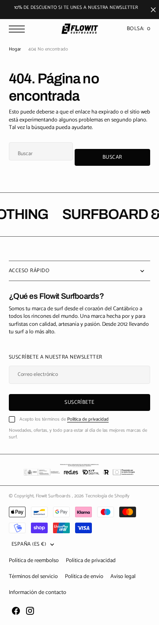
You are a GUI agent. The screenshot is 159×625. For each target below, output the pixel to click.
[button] (19, 29)
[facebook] (16, 611)
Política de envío (84, 576)
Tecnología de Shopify (107, 496)
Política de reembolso (34, 560)
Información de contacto (37, 592)
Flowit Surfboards (54, 496)
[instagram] (30, 611)
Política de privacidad (88, 419)
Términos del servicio (33, 576)
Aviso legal (123, 576)
